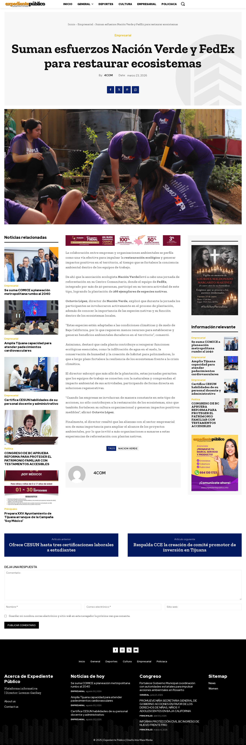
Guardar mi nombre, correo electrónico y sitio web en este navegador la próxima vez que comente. (69, 616)
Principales (10, 509)
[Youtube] (135, 650)
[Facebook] (110, 89)
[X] (118, 89)
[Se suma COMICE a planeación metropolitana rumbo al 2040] (31, 264)
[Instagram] (122, 650)
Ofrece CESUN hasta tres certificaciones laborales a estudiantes (61, 547)
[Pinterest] (127, 89)
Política (8, 448)
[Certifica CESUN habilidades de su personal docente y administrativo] (31, 374)
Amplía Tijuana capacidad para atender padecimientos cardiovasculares (27, 346)
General (144, 694)
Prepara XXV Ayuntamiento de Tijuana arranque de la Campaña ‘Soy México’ (28, 517)
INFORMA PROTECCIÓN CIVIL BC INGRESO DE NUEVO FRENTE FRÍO (169, 723)
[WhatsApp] (135, 89)
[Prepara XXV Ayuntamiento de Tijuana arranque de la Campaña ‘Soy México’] (31, 487)
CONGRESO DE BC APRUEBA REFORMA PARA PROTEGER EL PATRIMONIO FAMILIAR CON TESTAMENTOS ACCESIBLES (28, 458)
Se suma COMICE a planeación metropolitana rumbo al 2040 (27, 292)
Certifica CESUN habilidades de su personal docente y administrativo (31, 401)
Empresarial (85, 24)
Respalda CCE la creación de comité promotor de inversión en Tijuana (184, 547)
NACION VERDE (127, 448)
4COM (108, 75)
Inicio (71, 24)
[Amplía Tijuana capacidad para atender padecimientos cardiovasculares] (31, 317)
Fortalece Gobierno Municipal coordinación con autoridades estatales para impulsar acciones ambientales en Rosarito (167, 686)
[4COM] (79, 474)
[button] (183, 4)
